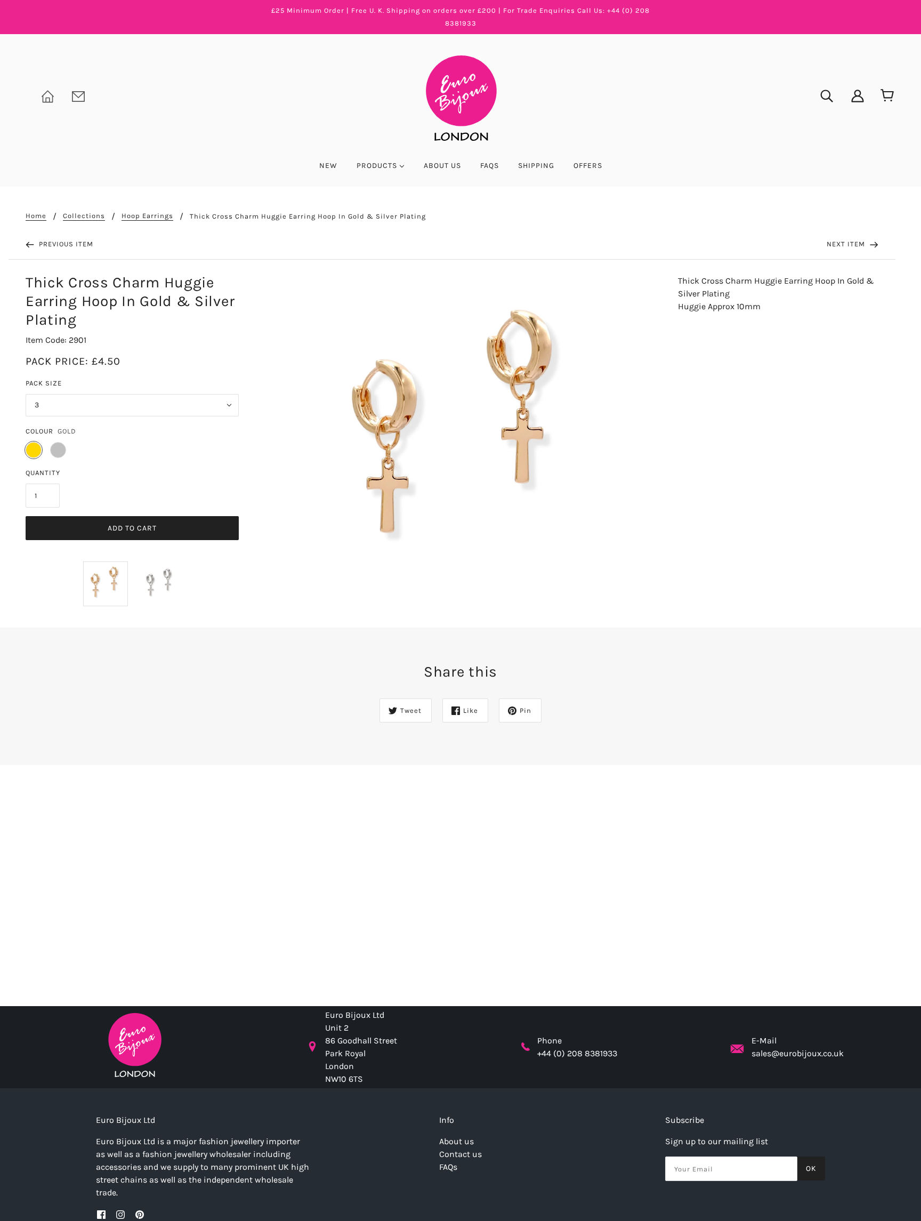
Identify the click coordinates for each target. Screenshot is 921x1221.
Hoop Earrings (147, 216)
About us (456, 1141)
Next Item (847, 244)
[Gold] (34, 450)
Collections (84, 216)
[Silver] (58, 450)
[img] (819, 95)
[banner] (460, 97)
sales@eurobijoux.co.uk (798, 1053)
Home (36, 216)
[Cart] (885, 96)
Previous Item (65, 244)
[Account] (850, 95)
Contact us (460, 1154)
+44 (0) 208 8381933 (577, 1053)
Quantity (43, 473)
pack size (44, 383)
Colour (39, 431)
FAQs (448, 1167)
